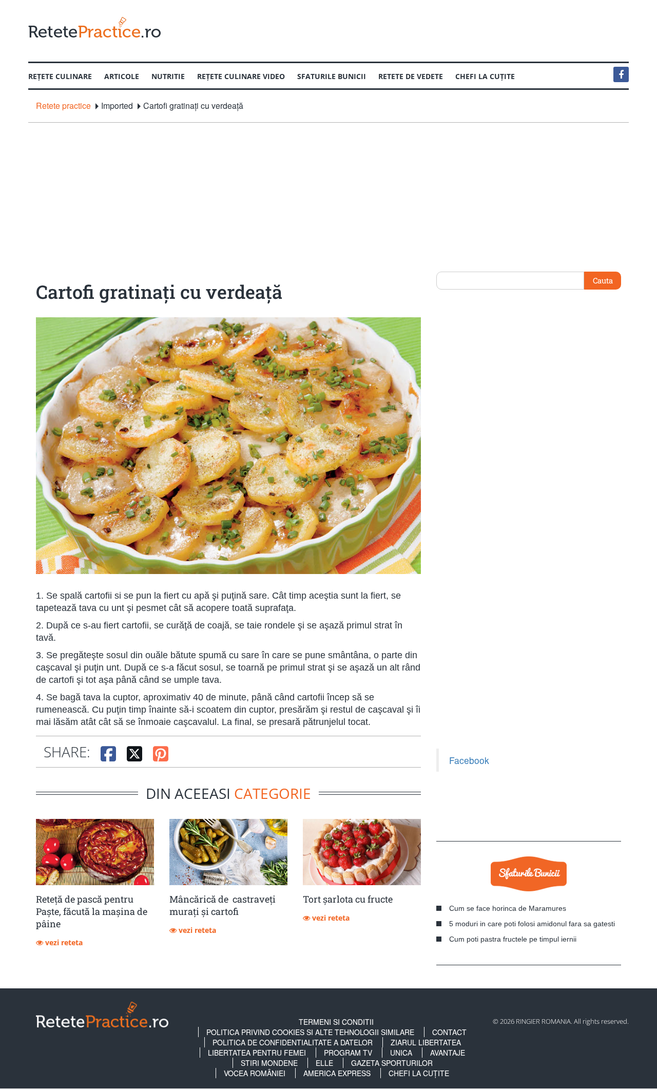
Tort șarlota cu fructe (348, 899)
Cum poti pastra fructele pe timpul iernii (512, 939)
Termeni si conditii (336, 1022)
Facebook (469, 760)
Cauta (603, 280)
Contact (449, 1032)
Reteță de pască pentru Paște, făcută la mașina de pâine (91, 911)
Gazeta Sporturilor (392, 1063)
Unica (401, 1052)
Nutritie (168, 76)
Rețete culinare (60, 76)
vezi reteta (63, 942)
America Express (337, 1073)
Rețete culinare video (241, 76)
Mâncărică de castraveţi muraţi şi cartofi (222, 905)
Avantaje (447, 1052)
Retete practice (63, 105)
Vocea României (254, 1073)
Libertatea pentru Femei (257, 1052)
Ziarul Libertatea (426, 1042)
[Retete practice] (94, 27)
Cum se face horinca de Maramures (507, 908)
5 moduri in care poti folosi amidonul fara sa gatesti (532, 924)
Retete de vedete (410, 76)
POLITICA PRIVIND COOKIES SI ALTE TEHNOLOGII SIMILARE (310, 1032)
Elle (324, 1063)
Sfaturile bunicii (331, 76)
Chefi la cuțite (485, 76)
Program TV (348, 1052)
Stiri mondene (269, 1063)
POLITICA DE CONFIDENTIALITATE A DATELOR (292, 1042)
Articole (121, 76)
